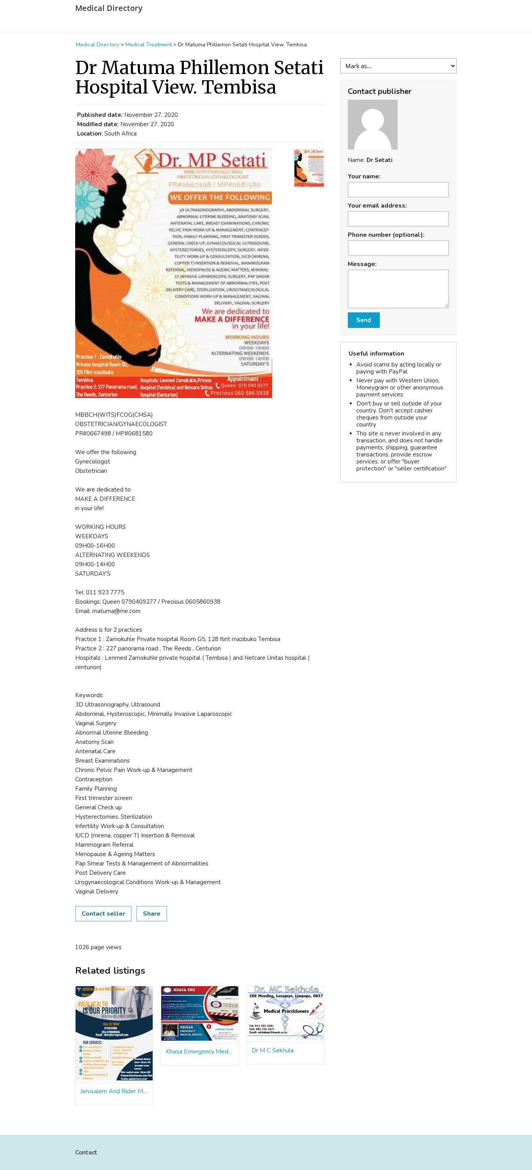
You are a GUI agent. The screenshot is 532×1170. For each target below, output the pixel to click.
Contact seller (103, 913)
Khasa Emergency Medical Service (200, 1051)
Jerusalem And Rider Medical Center (114, 1091)
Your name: (364, 176)
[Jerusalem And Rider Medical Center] (114, 1034)
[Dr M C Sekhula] (285, 1014)
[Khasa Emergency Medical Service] (199, 1014)
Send (363, 320)
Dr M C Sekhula (273, 1050)
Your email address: (377, 205)
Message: (362, 264)
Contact (86, 1152)
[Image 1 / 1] (182, 274)
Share (151, 913)
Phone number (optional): (386, 235)
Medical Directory (109, 8)
